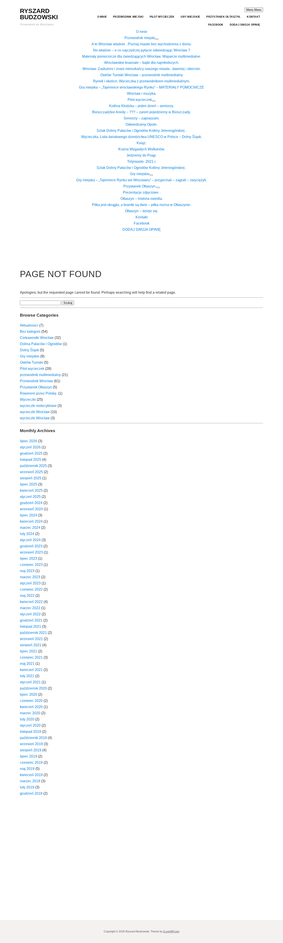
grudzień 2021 (31, 620)
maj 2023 (27, 571)
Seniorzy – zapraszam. (141, 118)
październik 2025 (33, 466)
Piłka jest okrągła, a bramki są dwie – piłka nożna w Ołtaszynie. (141, 205)
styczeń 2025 (30, 497)
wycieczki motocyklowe (38, 406)
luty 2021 (27, 676)
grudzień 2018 (31, 793)
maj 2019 (27, 769)
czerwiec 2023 (31, 565)
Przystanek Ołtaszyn (36, 387)
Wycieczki (28, 399)
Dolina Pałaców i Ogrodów (41, 344)
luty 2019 (27, 787)
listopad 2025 (30, 459)
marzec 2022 (30, 608)
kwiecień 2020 (31, 707)
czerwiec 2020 (31, 701)
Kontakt (253, 16)
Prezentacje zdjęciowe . (141, 192)
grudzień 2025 (31, 453)
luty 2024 (27, 534)
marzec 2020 (30, 713)
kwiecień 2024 (31, 521)
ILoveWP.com (171, 931)
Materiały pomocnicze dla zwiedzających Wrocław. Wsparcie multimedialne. (141, 56)
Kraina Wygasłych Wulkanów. (141, 149)
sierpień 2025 (30, 478)
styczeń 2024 (30, 540)
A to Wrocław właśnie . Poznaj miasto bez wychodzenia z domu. (142, 44)
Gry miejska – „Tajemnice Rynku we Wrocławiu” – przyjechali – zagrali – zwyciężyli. (141, 180)
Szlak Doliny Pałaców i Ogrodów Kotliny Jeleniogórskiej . (141, 130)
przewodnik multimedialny (40, 375)
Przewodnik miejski (128, 16)
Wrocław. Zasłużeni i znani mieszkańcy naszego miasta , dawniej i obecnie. (141, 69)
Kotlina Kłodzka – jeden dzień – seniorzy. (141, 106)
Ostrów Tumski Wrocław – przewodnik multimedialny (141, 75)
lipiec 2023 (28, 558)
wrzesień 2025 (31, 472)
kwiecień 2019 (31, 775)
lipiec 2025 (28, 484)
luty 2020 (27, 719)
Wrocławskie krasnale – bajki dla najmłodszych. (141, 62)
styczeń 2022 (30, 614)
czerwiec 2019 (31, 762)
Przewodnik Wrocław (36, 381)
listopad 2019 (30, 731)
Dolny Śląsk (29, 350)
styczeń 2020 (30, 725)
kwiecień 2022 (31, 602)
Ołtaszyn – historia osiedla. (141, 198)
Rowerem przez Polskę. (38, 393)
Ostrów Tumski (31, 362)
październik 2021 (33, 633)
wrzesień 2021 (31, 639)
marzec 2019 (30, 781)
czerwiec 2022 (31, 589)
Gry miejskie (190, 16)
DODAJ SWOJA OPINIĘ (245, 24)
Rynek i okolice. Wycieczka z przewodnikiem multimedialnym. (141, 81)
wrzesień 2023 (31, 552)
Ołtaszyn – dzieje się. (141, 211)
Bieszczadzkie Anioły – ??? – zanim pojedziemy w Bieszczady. (141, 112)
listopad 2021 (30, 626)
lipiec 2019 (28, 756)
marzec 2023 (30, 577)
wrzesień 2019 (31, 744)
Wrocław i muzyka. (141, 93)
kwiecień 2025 (31, 490)
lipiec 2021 (28, 651)
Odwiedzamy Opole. (141, 124)
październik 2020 (33, 688)
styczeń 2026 (30, 447)
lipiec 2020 (28, 694)
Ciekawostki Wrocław (37, 338)
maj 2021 (27, 663)
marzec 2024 (30, 527)
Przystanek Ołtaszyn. (223, 16)
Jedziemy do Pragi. (141, 155)
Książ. (141, 143)
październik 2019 (33, 738)
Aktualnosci (29, 325)
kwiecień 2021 (31, 670)
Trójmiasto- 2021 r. (141, 161)
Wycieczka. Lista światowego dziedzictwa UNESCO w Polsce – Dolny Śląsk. (141, 137)
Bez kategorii (30, 331)
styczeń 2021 (30, 682)
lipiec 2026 (28, 441)
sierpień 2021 (30, 645)
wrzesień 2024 (31, 509)
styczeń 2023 (30, 583)
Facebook (216, 24)
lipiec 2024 (28, 515)
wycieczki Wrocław (35, 412)
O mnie (102, 16)
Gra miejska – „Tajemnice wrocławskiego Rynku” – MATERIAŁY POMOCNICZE (141, 87)
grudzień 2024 (31, 503)
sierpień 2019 (30, 750)
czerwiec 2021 (31, 657)
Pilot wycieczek (162, 16)
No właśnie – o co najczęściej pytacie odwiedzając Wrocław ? (141, 50)
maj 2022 (27, 595)
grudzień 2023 (31, 546)
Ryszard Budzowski (39, 14)
